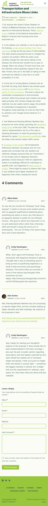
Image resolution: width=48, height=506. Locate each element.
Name (5, 400)
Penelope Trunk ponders (14, 145)
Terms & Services (33, 499)
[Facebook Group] (9, 480)
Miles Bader (12, 198)
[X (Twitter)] (3, 480)
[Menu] (45, 3)
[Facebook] (6, 480)
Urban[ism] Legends (17, 491)
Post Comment (10, 467)
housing (21, 488)
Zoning (39, 488)
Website (5, 421)
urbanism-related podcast (13, 89)
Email (4, 411)
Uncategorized (7, 20)
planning (30, 488)
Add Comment (8, 432)
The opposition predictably (29, 136)
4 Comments (20, 20)
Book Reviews (33, 491)
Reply (43, 201)
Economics (10, 488)
